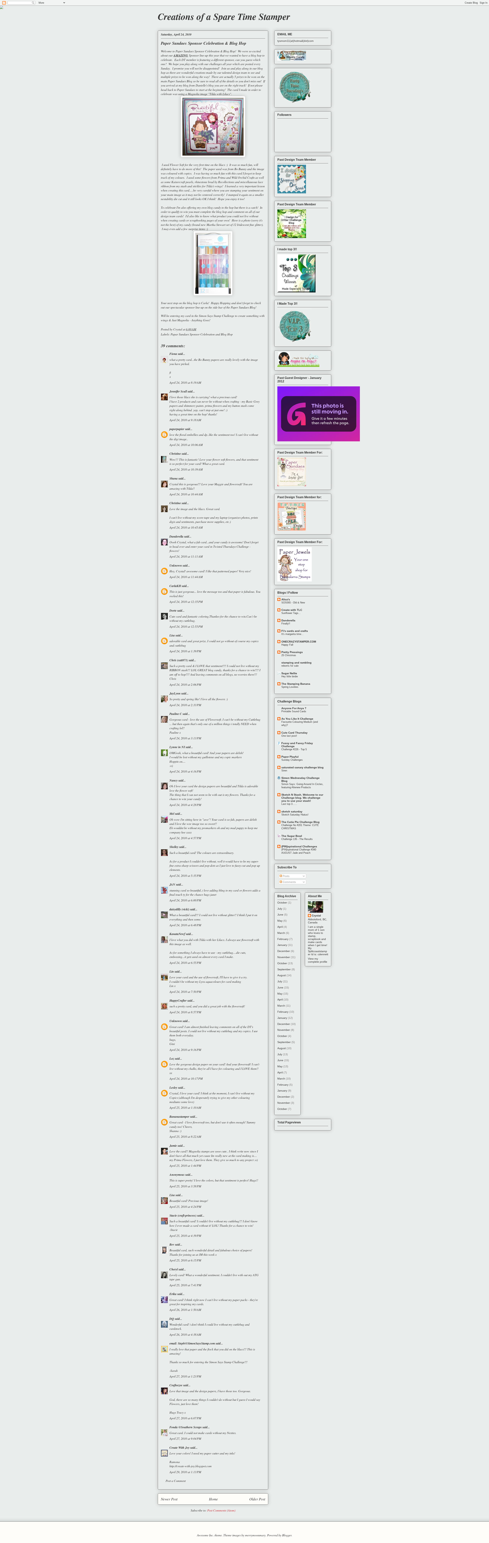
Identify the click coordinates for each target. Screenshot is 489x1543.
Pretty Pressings (292, 652)
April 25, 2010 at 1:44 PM (185, 1166)
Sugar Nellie (289, 673)
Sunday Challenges (292, 759)
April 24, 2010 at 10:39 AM (186, 469)
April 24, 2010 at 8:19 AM (185, 382)
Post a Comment (176, 1481)
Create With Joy (179, 1447)
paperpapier (176, 429)
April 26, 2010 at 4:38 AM (185, 1334)
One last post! (289, 735)
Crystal (316, 915)
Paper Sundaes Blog (243, 307)
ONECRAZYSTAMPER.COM (298, 641)
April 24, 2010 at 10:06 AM (186, 445)
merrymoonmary (255, 1535)
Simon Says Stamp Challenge (216, 316)
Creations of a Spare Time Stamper (224, 16)
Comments (289, 881)
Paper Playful (290, 756)
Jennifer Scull (178, 391)
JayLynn (175, 693)
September (284, 969)
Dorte (172, 610)
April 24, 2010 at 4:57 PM (185, 838)
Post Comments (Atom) (221, 1510)
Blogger (286, 1535)
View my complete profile (317, 960)
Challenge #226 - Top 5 (294, 749)
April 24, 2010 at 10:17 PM (186, 1078)
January (282, 944)
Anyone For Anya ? (293, 708)
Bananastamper (179, 1116)
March (281, 932)
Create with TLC (291, 609)
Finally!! (285, 623)
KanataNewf (177, 934)
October (282, 902)
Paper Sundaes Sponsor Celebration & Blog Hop (205, 51)
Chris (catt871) (178, 660)
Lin (171, 971)
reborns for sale (290, 665)
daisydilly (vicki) (179, 909)
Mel (171, 813)
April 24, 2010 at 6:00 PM (185, 900)
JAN (172, 884)
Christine (175, 453)
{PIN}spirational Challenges (299, 846)
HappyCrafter (178, 1000)
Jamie (173, 1145)
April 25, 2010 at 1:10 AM (185, 1107)
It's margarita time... (292, 634)
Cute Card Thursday (294, 732)
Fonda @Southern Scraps (185, 1427)
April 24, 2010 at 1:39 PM (185, 651)
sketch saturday (291, 811)
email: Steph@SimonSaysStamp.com (192, 1343)
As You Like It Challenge (297, 718)
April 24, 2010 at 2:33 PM (185, 705)
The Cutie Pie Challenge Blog (300, 822)
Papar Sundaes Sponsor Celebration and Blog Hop (202, 334)
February (282, 939)
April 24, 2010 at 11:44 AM (186, 577)
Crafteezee (175, 1385)
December (283, 951)
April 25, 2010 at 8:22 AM (185, 1136)
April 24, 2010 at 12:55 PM (186, 626)
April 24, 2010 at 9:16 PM (185, 1050)
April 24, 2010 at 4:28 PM (185, 805)
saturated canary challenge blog (302, 767)
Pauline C (175, 714)
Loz (171, 1058)
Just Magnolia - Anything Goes (190, 320)
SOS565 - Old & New (293, 602)
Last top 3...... (289, 804)
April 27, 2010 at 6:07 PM (185, 1418)
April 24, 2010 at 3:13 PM (185, 738)
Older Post (257, 1498)
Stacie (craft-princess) (182, 1215)
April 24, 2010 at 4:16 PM (185, 771)
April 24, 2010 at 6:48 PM (185, 925)
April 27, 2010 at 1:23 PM (185, 1376)
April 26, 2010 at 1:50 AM (185, 1310)
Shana (173, 478)
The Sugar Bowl (291, 835)
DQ (171, 1319)
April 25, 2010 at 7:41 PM (185, 1285)
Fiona (173, 354)
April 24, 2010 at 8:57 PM (185, 1012)
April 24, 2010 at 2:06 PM (185, 684)
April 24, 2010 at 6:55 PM (185, 963)
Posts (285, 876)
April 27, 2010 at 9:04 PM (185, 1438)
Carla (204, 303)
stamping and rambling (296, 662)
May (280, 920)
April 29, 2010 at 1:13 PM (185, 1472)
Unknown (175, 565)
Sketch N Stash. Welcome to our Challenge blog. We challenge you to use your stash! (302, 797)
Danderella (176, 536)
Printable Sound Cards (293, 711)
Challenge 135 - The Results (297, 839)
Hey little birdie (289, 676)
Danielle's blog (205, 85)
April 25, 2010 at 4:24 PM (185, 1207)
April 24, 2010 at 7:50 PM (185, 992)
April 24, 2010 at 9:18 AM (185, 420)
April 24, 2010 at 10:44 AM (186, 494)
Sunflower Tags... (291, 613)
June (280, 914)
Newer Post (169, 1498)
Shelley (173, 847)
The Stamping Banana (295, 683)
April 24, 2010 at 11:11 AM (186, 556)
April (280, 926)
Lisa (172, 635)
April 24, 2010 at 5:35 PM (185, 876)
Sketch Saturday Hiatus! (294, 814)
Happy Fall (287, 644)
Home (213, 1498)
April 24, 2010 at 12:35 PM (186, 602)
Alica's (285, 599)
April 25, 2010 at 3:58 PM (185, 1186)
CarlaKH (175, 586)
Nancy (173, 780)
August (281, 975)
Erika (172, 1294)
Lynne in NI (177, 747)
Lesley (173, 1087)
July (279, 908)
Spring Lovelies (289, 687)
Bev (171, 1244)
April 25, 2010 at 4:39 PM (185, 1236)
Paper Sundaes (186, 90)
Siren (284, 770)
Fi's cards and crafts (294, 630)
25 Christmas (288, 655)
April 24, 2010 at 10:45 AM (186, 527)
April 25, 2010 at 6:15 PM (185, 1260)
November (283, 957)
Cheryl (173, 1269)
